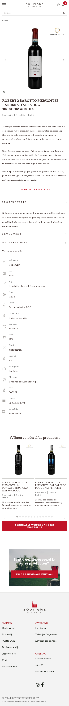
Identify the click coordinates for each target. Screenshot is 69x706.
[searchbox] (34, 13)
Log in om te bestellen (34, 189)
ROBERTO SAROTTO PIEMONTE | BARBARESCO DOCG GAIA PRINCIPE (50, 485)
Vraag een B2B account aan (34, 574)
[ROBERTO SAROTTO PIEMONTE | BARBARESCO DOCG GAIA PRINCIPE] (51, 461)
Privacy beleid (37, 701)
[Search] (64, 13)
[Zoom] (3, 92)
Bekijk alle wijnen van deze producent (34, 526)
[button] (63, 60)
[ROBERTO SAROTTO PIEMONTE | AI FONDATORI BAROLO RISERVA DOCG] (18, 461)
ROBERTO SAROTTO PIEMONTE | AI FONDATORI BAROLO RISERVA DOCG (15, 486)
